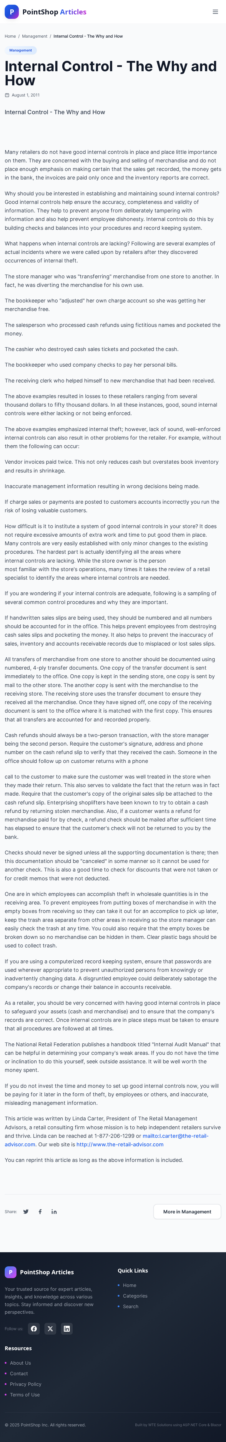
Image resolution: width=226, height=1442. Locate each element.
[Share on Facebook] (40, 1211)
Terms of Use (25, 1395)
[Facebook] (34, 1329)
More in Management (187, 1212)
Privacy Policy (25, 1384)
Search (130, 1306)
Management (20, 50)
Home (129, 1285)
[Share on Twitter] (26, 1211)
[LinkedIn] (67, 1329)
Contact (19, 1373)
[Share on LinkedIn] (54, 1211)
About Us (20, 1363)
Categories (135, 1296)
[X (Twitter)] (50, 1329)
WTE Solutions (160, 1425)
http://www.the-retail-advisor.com (120, 1144)
